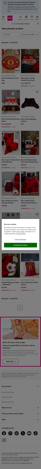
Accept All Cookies (20, 245)
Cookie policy (21, 234)
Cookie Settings (20, 239)
